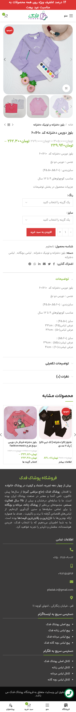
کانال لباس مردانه (60, 673)
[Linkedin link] (39, 263)
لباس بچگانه (24, 253)
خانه (70, 125)
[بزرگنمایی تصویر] (66, 88)
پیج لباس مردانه (61, 637)
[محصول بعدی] (5, 125)
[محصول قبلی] (13, 125)
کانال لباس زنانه (61, 667)
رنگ (70, 195)
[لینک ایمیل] (44, 263)
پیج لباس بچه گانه (60, 643)
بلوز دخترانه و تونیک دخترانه (49, 125)
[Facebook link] (54, 263)
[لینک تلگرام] (29, 263)
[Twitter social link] (49, 263)
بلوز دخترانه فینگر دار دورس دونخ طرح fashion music (22, 444)
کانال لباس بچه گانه (59, 679)
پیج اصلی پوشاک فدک (58, 624)
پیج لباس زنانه (62, 630)
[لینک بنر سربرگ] (38, 5)
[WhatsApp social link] (34, 263)
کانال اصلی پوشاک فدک (57, 661)
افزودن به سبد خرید (41, 232)
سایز (70, 213)
